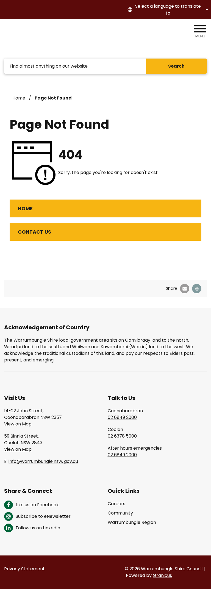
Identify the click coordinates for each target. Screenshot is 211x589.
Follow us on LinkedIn (38, 528)
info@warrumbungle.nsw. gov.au (43, 461)
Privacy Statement (24, 569)
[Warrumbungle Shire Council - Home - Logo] (35, 39)
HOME (25, 208)
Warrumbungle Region (132, 522)
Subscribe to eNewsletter (43, 516)
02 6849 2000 (122, 417)
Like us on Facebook (37, 505)
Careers (116, 503)
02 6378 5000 (122, 436)
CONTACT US (34, 231)
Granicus (162, 575)
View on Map (18, 424)
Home (18, 98)
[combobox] (167, 9)
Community (120, 513)
